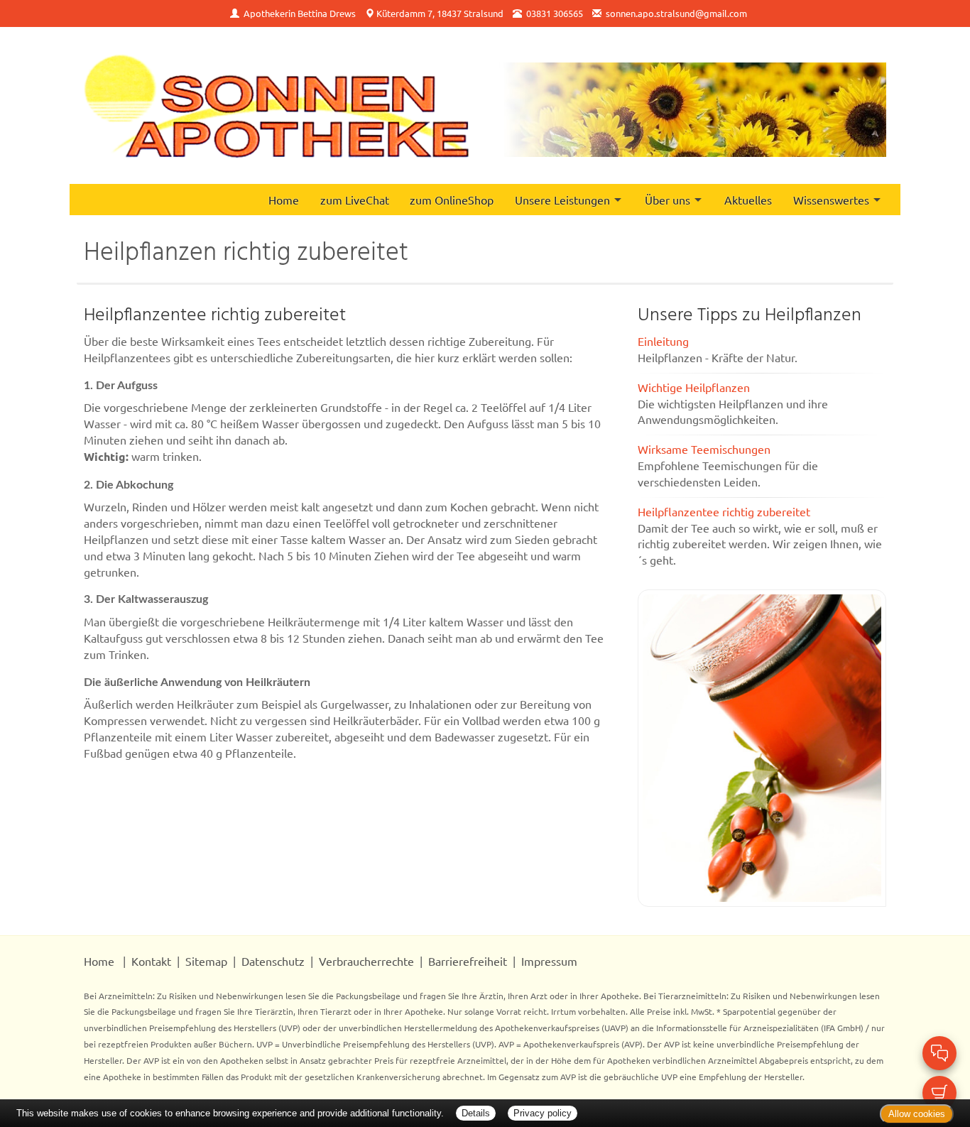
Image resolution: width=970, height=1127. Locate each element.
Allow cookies (916, 1114)
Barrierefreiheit (467, 961)
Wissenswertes (831, 199)
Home (283, 199)
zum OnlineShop (452, 199)
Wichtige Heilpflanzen (694, 387)
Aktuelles (748, 199)
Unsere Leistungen (562, 199)
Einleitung (663, 341)
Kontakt (151, 961)
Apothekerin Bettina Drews (300, 13)
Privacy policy (542, 1113)
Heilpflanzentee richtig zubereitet (724, 511)
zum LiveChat (354, 199)
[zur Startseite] (276, 105)
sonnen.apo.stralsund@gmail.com (676, 13)
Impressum (549, 961)
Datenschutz (273, 961)
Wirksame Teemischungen (704, 449)
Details (476, 1113)
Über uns (667, 199)
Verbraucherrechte (366, 961)
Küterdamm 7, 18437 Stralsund (439, 13)
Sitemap (206, 961)
